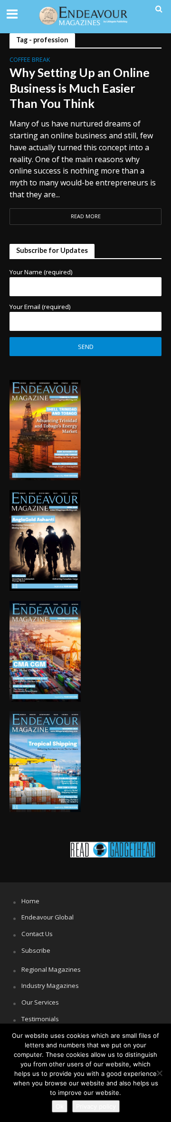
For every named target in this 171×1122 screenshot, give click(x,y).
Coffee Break (30, 60)
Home (30, 901)
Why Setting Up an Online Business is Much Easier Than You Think (80, 87)
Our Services (40, 1002)
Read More (86, 216)
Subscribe (35, 950)
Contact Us (37, 933)
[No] (159, 1073)
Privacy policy (96, 1106)
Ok (60, 1106)
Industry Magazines (50, 985)
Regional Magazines (51, 969)
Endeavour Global (47, 917)
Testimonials (40, 1019)
